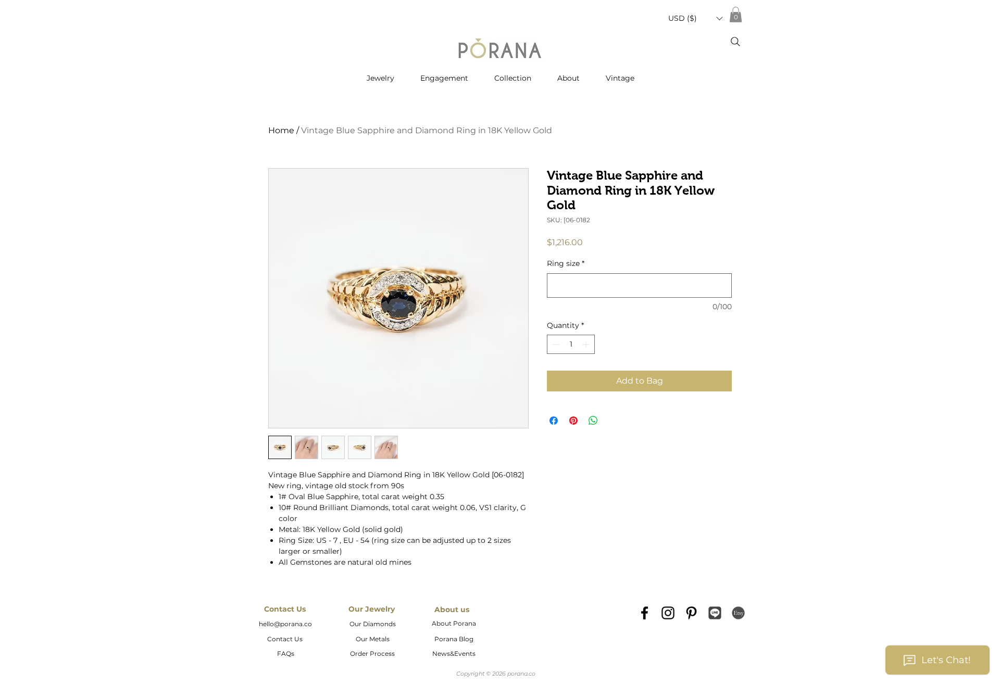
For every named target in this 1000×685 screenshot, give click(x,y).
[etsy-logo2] (738, 612)
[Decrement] (554, 344)
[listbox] (695, 18)
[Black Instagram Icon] (668, 612)
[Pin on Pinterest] (573, 420)
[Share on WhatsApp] (593, 420)
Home (281, 130)
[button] (695, 18)
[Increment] (586, 344)
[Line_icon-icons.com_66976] (714, 612)
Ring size (565, 263)
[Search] (735, 42)
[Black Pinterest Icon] (691, 612)
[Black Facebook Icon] (644, 612)
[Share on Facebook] (553, 420)
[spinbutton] (570, 344)
